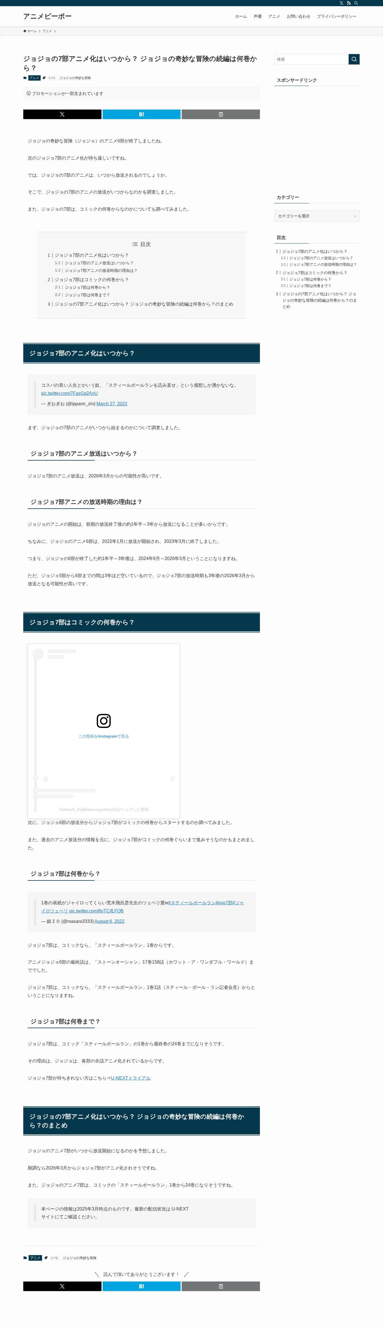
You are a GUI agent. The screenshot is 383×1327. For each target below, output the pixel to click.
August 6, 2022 (109, 921)
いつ (52, 77)
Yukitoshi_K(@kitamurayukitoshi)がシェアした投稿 (104, 809)
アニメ (34, 77)
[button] (62, 114)
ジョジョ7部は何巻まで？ (87, 295)
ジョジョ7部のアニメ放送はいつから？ (99, 263)
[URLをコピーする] (221, 114)
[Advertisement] (317, 140)
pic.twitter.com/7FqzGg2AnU (69, 393)
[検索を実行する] (354, 59)
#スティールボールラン (192, 902)
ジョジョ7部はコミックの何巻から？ (92, 279)
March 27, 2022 (111, 403)
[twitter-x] (341, 3)
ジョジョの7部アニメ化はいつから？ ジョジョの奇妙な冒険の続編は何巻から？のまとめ (144, 304)
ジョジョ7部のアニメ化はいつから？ (92, 255)
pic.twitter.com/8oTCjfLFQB (96, 911)
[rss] (348, 3)
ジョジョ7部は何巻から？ (87, 287)
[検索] (356, 3)
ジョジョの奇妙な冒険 (75, 77)
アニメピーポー (47, 16)
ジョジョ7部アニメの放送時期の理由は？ (101, 270)
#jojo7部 (224, 902)
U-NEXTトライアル (131, 1078)
